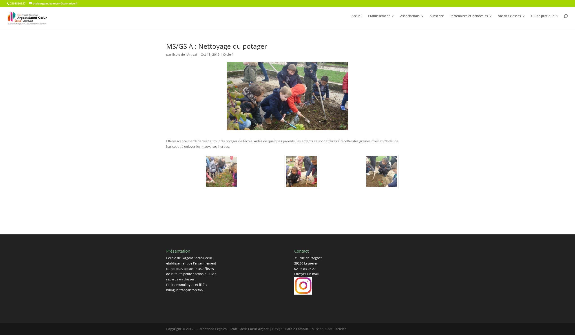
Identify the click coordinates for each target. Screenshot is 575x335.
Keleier (340, 329)
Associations (410, 16)
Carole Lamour (296, 329)
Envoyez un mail (306, 274)
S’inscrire (437, 16)
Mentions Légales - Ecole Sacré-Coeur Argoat (235, 329)
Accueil (357, 16)
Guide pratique (542, 16)
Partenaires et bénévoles (469, 16)
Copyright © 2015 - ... (183, 329)
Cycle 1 (228, 54)
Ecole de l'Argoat (184, 54)
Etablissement (379, 16)
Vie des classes (509, 16)
